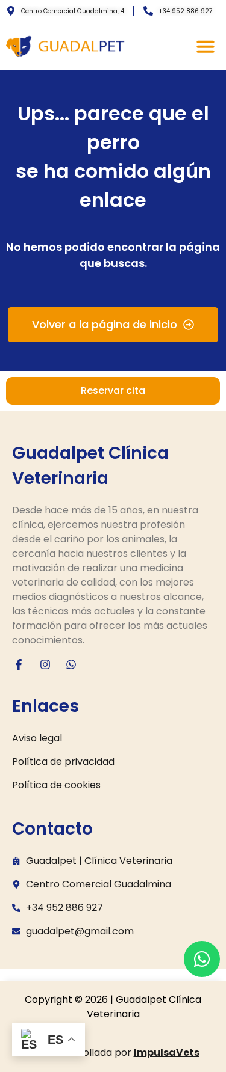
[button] (205, 46)
